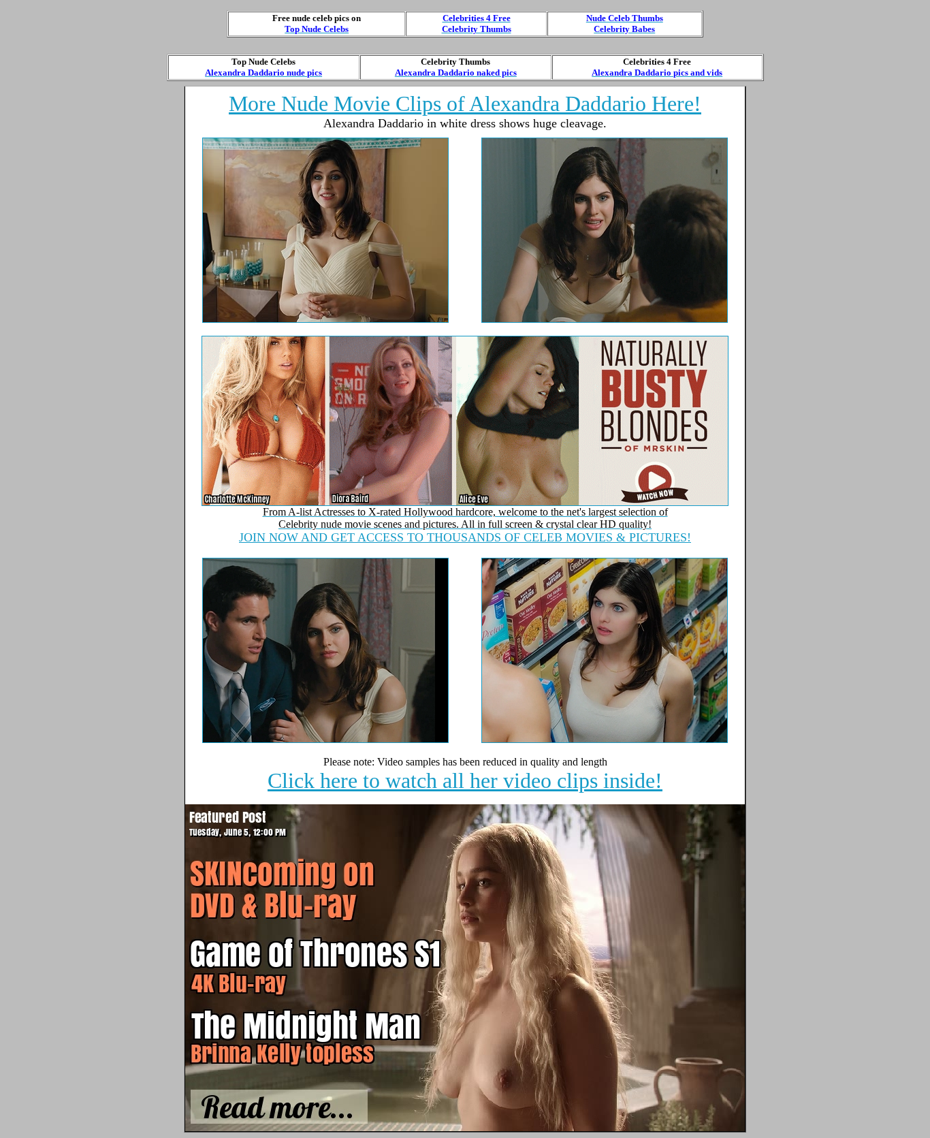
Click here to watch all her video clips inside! (465, 780)
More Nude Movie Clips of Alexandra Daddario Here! (465, 103)
